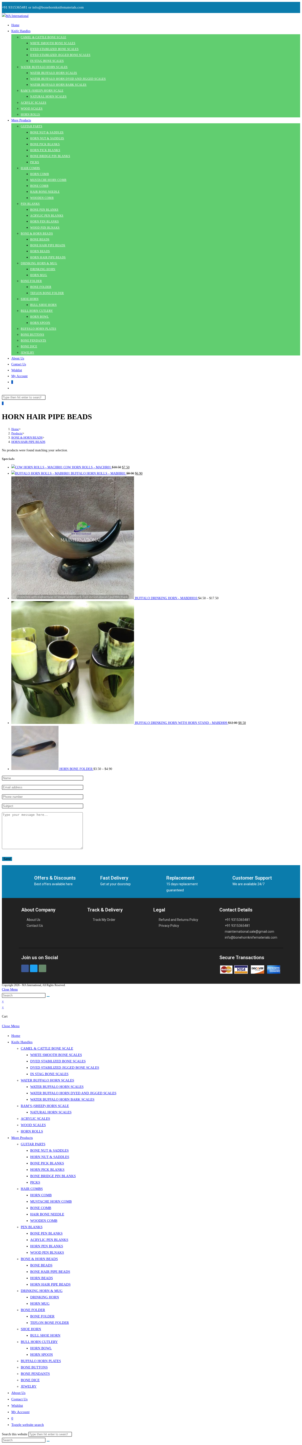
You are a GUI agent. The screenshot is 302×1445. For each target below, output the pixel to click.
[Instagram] (42, 968)
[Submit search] (48, 996)
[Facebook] (25, 968)
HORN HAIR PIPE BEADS (28, 442)
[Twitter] (34, 968)
